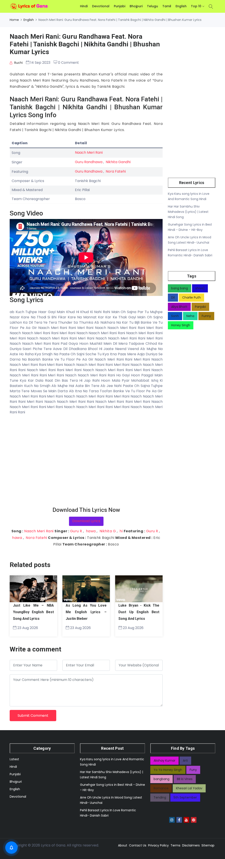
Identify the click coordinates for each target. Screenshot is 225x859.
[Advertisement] (86, 461)
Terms (175, 845)
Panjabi (200, 307)
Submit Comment (33, 715)
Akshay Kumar (164, 760)
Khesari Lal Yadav (189, 788)
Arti (185, 760)
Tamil (166, 6)
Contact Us (137, 845)
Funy (193, 770)
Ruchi (18, 62)
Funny (206, 316)
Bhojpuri (136, 6)
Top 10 (196, 6)
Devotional (100, 6)
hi (121, 531)
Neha (190, 316)
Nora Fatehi (116, 171)
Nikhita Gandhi (118, 161)
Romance (161, 788)
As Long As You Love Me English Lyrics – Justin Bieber (86, 612)
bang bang (179, 288)
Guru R (76, 531)
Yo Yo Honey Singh (168, 770)
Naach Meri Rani (89, 152)
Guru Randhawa (88, 161)
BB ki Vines (184, 779)
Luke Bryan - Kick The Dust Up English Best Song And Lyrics (138, 612)
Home (14, 20)
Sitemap (207, 845)
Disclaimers (191, 845)
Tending (160, 797)
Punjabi (119, 6)
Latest (14, 759)
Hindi (84, 6)
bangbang (161, 779)
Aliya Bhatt (179, 307)
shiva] (200, 288)
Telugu (152, 6)
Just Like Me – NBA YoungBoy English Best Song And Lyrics (33, 612)
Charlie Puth (191, 297)
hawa (91, 531)
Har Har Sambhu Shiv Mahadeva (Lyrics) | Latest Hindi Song (188, 211)
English (181, 6)
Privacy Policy (158, 845)
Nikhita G (108, 531)
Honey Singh (180, 325)
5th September (185, 797)
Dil (173, 297)
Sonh (175, 316)
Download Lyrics (86, 520)
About (122, 845)
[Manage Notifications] (11, 847)
